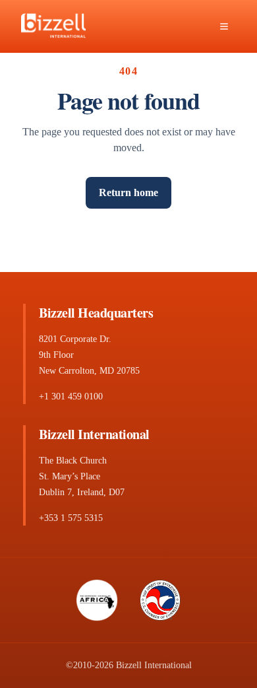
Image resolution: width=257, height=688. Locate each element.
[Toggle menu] (224, 26)
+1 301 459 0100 (71, 396)
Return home (128, 192)
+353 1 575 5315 (71, 518)
